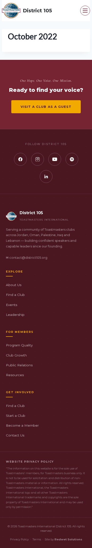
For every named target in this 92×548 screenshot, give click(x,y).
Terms (36, 539)
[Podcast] (72, 159)
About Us (13, 285)
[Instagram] (37, 159)
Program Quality (19, 345)
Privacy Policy (19, 539)
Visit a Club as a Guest (46, 107)
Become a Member (22, 425)
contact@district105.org (28, 257)
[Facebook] (20, 159)
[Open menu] (85, 11)
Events (11, 305)
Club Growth (16, 355)
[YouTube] (54, 159)
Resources (15, 375)
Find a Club (15, 295)
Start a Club (15, 416)
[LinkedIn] (46, 176)
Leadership (15, 315)
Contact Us (15, 435)
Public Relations (19, 365)
